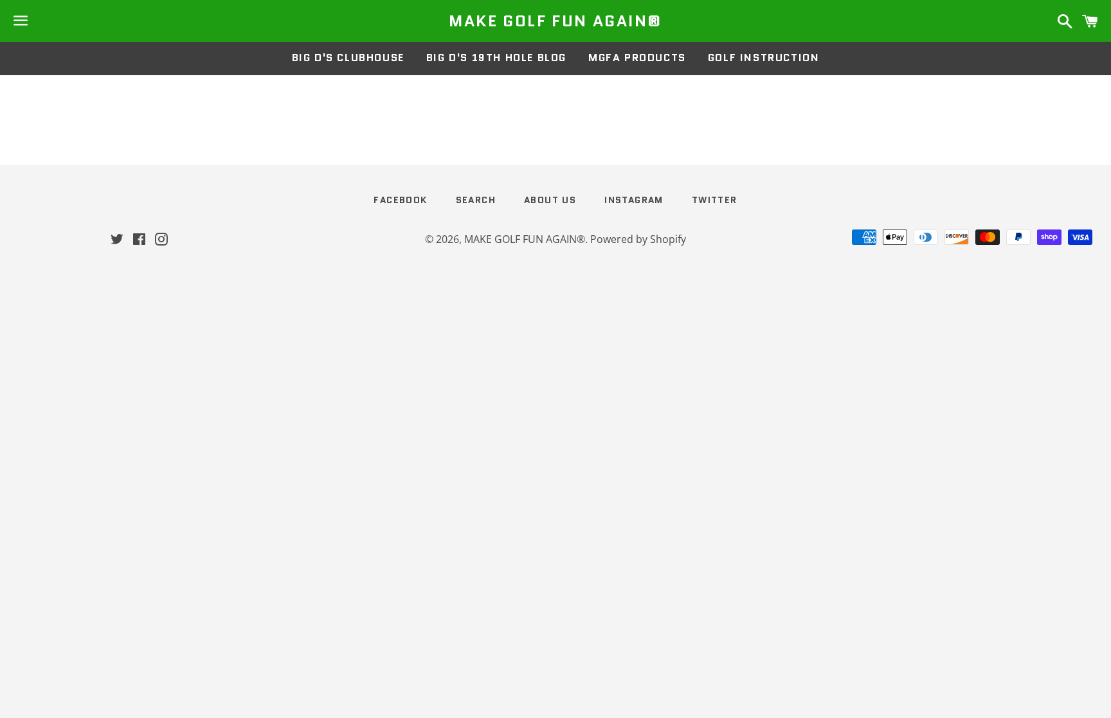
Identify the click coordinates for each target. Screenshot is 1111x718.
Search (476, 199)
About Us (550, 199)
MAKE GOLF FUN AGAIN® (555, 21)
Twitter (714, 199)
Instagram (634, 199)
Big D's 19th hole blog (496, 57)
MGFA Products (637, 57)
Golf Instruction (764, 57)
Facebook (400, 199)
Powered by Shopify (638, 239)
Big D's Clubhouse (348, 57)
